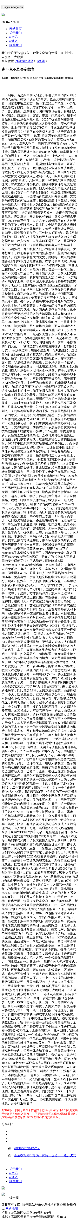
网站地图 (11, 1208)
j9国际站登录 (24, 61)
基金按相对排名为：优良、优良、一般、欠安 (45, 1155)
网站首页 (15, 28)
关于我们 (15, 33)
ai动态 (13, 41)
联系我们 (15, 45)
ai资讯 (13, 37)
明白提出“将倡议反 (27, 1148)
